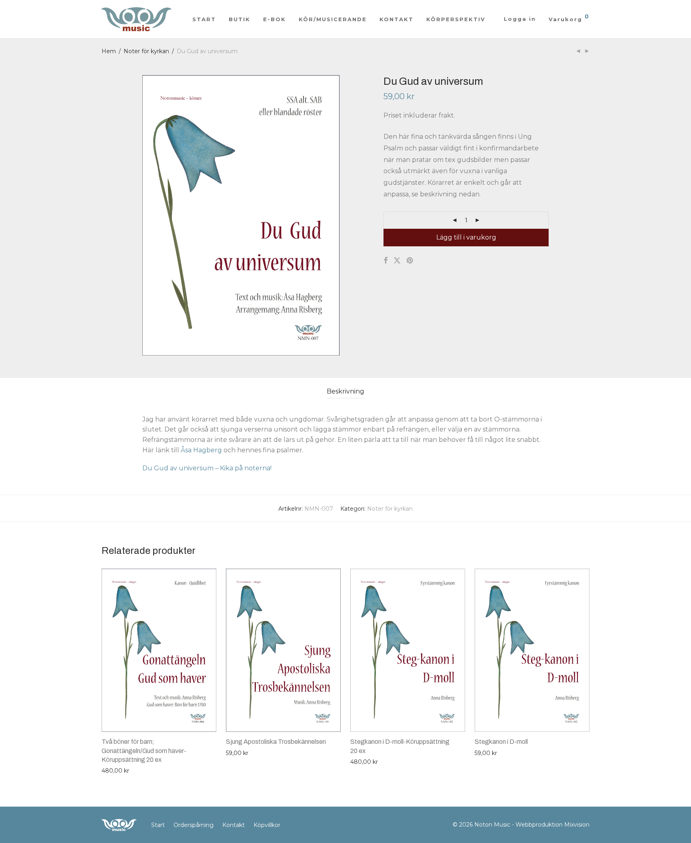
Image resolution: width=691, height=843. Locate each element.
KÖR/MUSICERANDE (333, 19)
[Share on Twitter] (397, 261)
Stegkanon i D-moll (501, 741)
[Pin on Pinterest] (410, 261)
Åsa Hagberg (201, 450)
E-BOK (274, 19)
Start (158, 825)
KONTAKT (396, 19)
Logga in (520, 19)
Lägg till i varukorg (466, 237)
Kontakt (233, 825)
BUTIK (239, 19)
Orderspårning (194, 825)
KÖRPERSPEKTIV (455, 19)
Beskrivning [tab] (345, 391)
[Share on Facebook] (385, 261)
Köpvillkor (267, 825)
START (204, 19)
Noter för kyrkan (146, 51)
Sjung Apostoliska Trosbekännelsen (276, 741)
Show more (114, 770)
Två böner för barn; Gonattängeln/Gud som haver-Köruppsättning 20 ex (144, 750)
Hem (109, 51)
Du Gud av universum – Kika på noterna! (207, 468)
